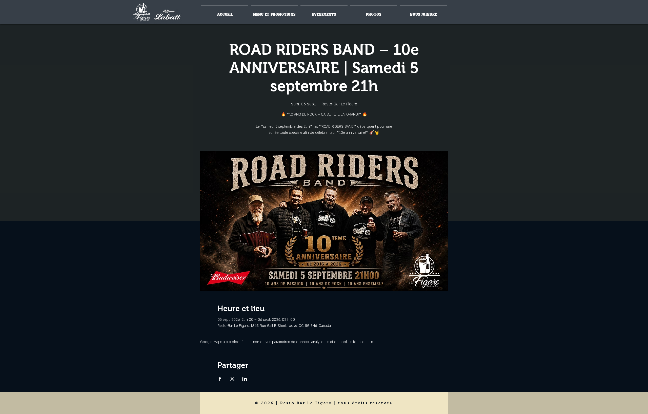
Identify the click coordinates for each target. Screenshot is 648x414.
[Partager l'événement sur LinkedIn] (244, 379)
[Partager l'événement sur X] (232, 379)
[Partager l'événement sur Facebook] (219, 379)
